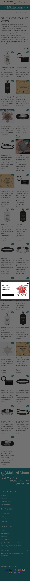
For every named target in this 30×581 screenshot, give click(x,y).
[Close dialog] (28, 283)
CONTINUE (7, 294)
